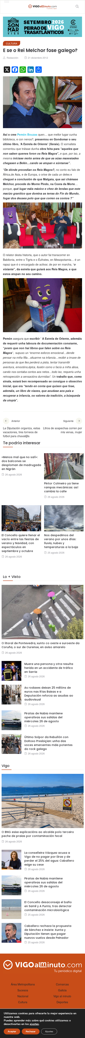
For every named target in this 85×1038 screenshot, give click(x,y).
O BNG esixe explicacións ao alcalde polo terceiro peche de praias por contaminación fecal (38, 834)
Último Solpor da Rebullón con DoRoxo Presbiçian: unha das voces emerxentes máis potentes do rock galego (48, 743)
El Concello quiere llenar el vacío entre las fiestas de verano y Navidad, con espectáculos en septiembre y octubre (21, 543)
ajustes (34, 1024)
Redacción (12, 57)
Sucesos (22, 990)
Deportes (62, 1002)
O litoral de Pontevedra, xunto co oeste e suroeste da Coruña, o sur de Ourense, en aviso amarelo (40, 645)
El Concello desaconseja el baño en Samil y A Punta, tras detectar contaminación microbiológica (48, 906)
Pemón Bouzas (27, 134)
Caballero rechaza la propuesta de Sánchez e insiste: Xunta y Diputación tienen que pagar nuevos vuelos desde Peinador (47, 932)
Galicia (62, 990)
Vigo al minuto (62, 996)
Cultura (11, 43)
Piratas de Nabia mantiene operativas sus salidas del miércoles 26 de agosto (43, 717)
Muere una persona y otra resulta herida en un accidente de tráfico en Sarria (48, 668)
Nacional (22, 996)
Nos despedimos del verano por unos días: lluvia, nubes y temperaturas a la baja (61, 541)
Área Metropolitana (23, 984)
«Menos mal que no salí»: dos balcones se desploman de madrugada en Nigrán (21, 463)
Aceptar (12, 1031)
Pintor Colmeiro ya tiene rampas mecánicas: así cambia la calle (61, 487)
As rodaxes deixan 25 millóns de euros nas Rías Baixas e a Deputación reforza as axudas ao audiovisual (48, 693)
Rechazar (31, 1031)
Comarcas (62, 984)
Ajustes (49, 1031)
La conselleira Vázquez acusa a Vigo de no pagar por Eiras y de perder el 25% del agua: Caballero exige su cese (49, 859)
